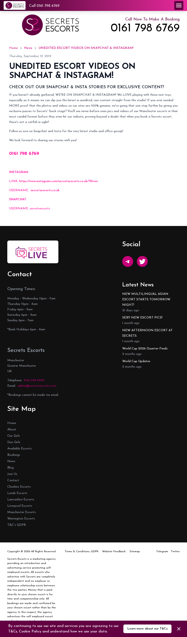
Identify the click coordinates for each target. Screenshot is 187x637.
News (28, 48)
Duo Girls (13, 442)
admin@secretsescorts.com (37, 386)
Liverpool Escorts (19, 506)
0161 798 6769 (145, 29)
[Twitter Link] (142, 261)
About (11, 429)
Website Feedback (114, 551)
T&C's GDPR (16, 525)
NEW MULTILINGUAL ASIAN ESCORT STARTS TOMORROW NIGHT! (146, 299)
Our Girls (13, 436)
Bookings (13, 455)
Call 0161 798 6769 (44, 6)
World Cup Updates (136, 361)
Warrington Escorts (21, 518)
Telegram (162, 551)
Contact (13, 480)
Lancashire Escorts (20, 499)
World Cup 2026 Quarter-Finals (145, 348)
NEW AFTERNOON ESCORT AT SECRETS (147, 333)
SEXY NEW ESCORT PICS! (142, 317)
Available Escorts (19, 448)
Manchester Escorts (21, 512)
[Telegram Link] (127, 261)
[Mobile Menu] (178, 5)
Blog (10, 467)
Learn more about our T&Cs (147, 628)
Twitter (175, 551)
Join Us (12, 474)
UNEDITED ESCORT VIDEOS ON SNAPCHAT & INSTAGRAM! (86, 48)
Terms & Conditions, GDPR (81, 551)
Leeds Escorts (17, 493)
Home (13, 48)
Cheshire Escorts (19, 487)
